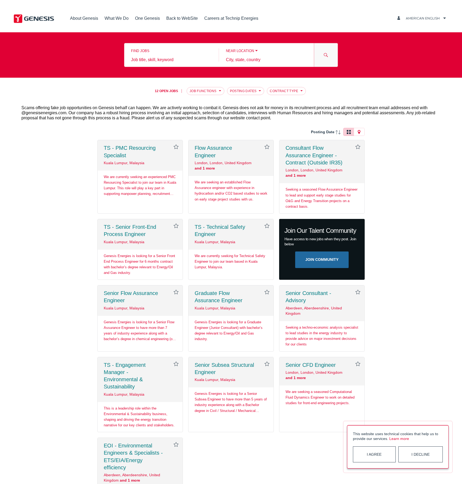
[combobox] (171, 60)
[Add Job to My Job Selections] (176, 146)
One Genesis (147, 18)
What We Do (117, 18)
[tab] (348, 132)
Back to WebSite (182, 18)
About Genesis (84, 18)
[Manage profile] (399, 18)
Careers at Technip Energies (231, 18)
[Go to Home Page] (34, 18)
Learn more (399, 438)
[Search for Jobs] (326, 55)
